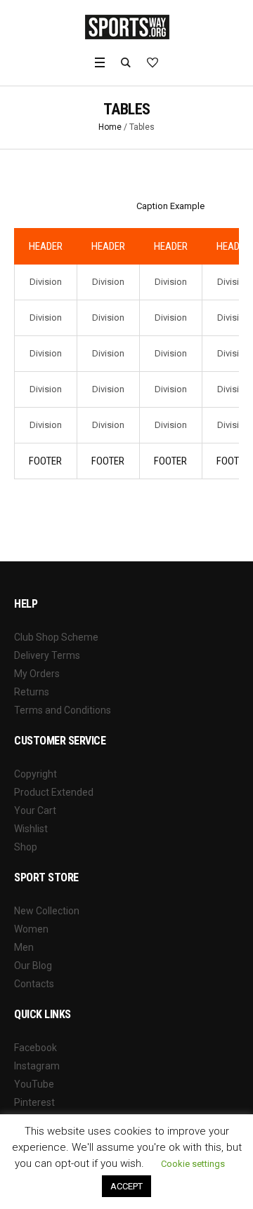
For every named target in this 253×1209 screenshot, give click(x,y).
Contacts (34, 983)
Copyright (35, 774)
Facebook (35, 1047)
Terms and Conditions (62, 710)
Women (31, 929)
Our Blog (33, 965)
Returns (31, 691)
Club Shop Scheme (56, 637)
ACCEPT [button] (126, 1186)
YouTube (34, 1084)
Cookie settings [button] (193, 1163)
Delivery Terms (47, 655)
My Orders (37, 673)
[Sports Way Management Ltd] (126, 26)
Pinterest (34, 1102)
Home (110, 127)
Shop (25, 847)
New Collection (46, 910)
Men (24, 947)
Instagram (37, 1065)
